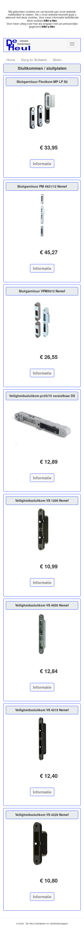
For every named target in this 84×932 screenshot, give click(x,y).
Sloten (57, 59)
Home (11, 59)
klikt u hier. (50, 20)
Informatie (42, 163)
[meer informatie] (42, 110)
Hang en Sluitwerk (33, 59)
